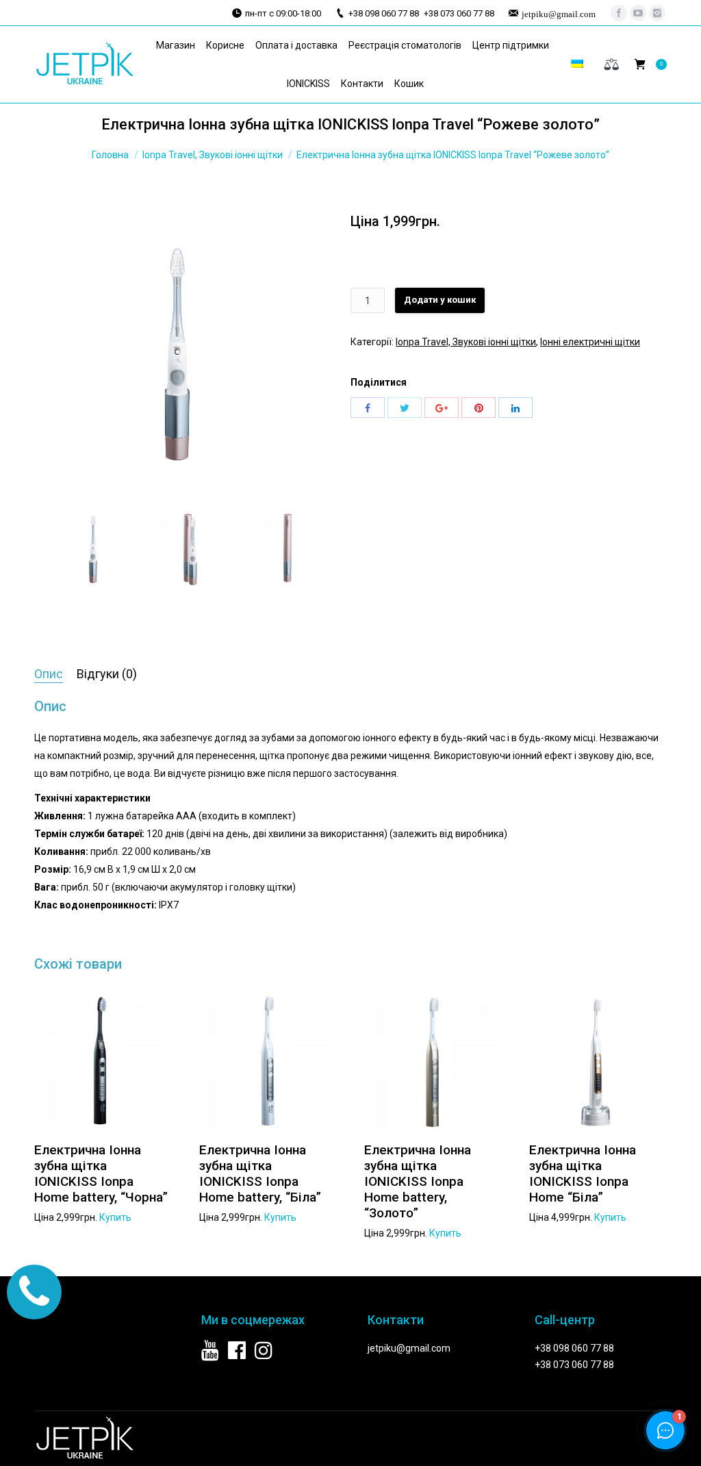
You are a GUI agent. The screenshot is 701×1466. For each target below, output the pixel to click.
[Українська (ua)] (577, 64)
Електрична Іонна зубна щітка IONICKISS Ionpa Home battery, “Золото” (417, 1181)
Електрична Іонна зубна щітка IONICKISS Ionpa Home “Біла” (582, 1173)
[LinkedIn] (515, 407)
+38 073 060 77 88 (574, 1364)
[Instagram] (657, 13)
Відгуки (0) (107, 674)
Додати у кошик (440, 300)
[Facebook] (619, 13)
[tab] (48, 674)
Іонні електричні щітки (590, 341)
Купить (115, 1217)
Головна (110, 154)
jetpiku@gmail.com (409, 1348)
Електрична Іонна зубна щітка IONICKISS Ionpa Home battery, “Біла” (260, 1173)
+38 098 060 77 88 (574, 1348)
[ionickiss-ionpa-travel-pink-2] (291, 549)
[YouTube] (638, 13)
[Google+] (441, 407)
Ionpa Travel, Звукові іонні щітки (212, 154)
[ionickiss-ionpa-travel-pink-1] (193, 549)
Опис (48, 674)
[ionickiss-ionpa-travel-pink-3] (177, 354)
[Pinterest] (478, 407)
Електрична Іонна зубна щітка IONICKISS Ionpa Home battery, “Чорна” (101, 1173)
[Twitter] (404, 407)
